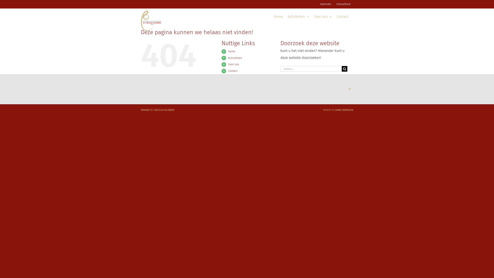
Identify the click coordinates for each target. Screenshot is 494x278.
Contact (233, 71)
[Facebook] (350, 89)
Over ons (233, 64)
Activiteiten (235, 58)
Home (231, 51)
